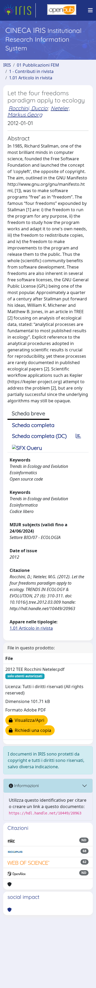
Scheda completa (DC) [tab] (39, 436)
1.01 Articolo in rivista (30, 78)
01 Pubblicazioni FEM (38, 65)
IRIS (7, 65)
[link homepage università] (62, 10)
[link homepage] (19, 10)
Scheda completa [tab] (33, 425)
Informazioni (26, 785)
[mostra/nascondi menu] (90, 10)
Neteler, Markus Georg (38, 111)
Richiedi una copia (32, 730)
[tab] (78, 436)
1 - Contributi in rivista (31, 71)
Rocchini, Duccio (28, 108)
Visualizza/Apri (28, 720)
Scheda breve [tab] (28, 413)
